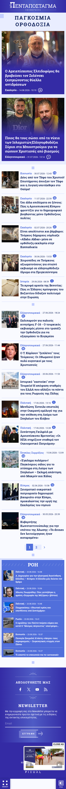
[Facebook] (20, 689)
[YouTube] (37, 689)
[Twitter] (28, 689)
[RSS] (45, 689)
